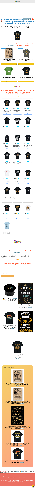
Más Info (7, 113)
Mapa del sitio (13, 484)
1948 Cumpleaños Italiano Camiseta (9, 77)
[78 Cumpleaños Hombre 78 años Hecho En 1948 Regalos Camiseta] (26, 53)
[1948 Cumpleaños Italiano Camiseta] (8, 71)
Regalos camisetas (8, 63)
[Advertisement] (17, 10)
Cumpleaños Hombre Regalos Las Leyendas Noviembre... (26, 78)
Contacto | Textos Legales (19, 484)
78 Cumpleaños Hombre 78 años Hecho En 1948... (26, 60)
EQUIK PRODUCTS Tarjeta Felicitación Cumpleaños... (9, 60)
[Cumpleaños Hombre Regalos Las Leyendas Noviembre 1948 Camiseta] (26, 71)
